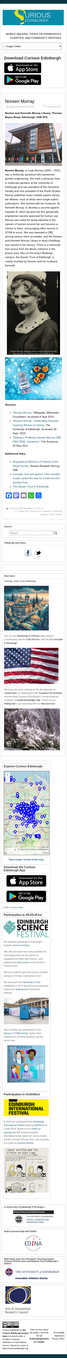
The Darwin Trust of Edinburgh (31, 486)
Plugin (46, 853)
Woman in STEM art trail (16, 1033)
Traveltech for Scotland (50, 693)
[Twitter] (38, 553)
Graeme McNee (25, 1143)
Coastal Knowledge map (27, 700)
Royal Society (56, 514)
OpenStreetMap (28, 849)
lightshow (39, 1125)
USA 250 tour (33, 639)
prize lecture (23, 962)
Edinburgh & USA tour (28, 636)
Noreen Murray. (23, 412)
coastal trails (10, 693)
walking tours (22, 989)
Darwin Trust (35, 511)
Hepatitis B (47, 511)
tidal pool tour (48, 703)
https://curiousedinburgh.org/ (15, 1348)
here (20, 907)
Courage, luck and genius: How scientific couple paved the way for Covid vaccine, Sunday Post (36, 478)
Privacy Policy (58, 1339)
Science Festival (21, 945)
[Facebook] (27, 553)
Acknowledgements (39, 1339)
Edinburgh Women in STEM (21, 107)
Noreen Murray (19, 101)
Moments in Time (31, 982)
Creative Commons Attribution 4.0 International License (14, 1342)
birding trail (9, 703)
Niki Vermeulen (26, 508)
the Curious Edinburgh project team (15, 1333)
